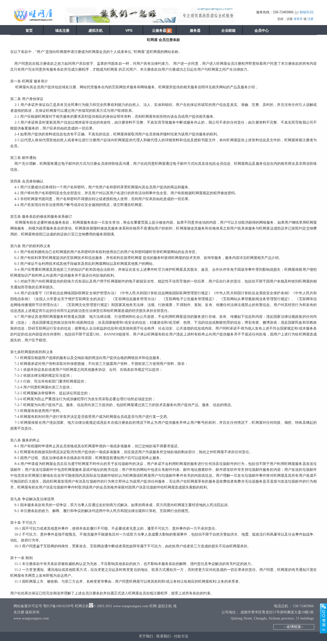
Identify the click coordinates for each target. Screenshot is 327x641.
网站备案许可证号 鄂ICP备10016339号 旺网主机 (51, 606)
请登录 (298, 19)
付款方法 (181, 636)
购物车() (306, 12)
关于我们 (146, 636)
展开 (323, 618)
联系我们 (163, 636)
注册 (310, 19)
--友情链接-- (293, 627)
